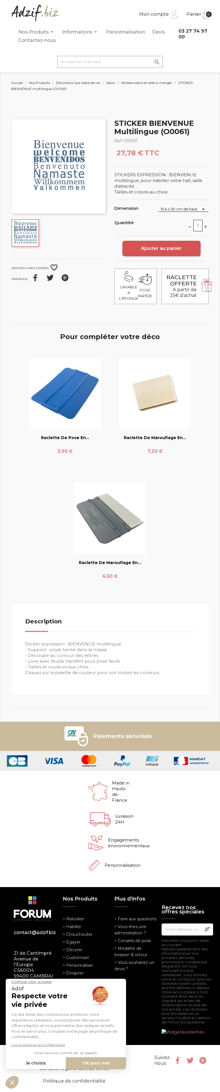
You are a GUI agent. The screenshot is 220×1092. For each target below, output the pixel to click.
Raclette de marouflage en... (155, 437)
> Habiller (72, 926)
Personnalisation (125, 32)
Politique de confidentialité (74, 1081)
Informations (80, 32)
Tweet (50, 277)
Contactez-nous (37, 40)
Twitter (190, 1060)
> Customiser (76, 957)
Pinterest (65, 277)
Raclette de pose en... (65, 437)
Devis (158, 32)
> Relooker (73, 918)
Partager (35, 277)
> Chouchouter (78, 934)
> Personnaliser (78, 965)
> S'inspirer (73, 973)
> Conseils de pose (132, 940)
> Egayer (71, 942)
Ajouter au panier (161, 248)
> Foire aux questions (135, 918)
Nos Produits (36, 32)
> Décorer (72, 949)
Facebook (177, 1060)
